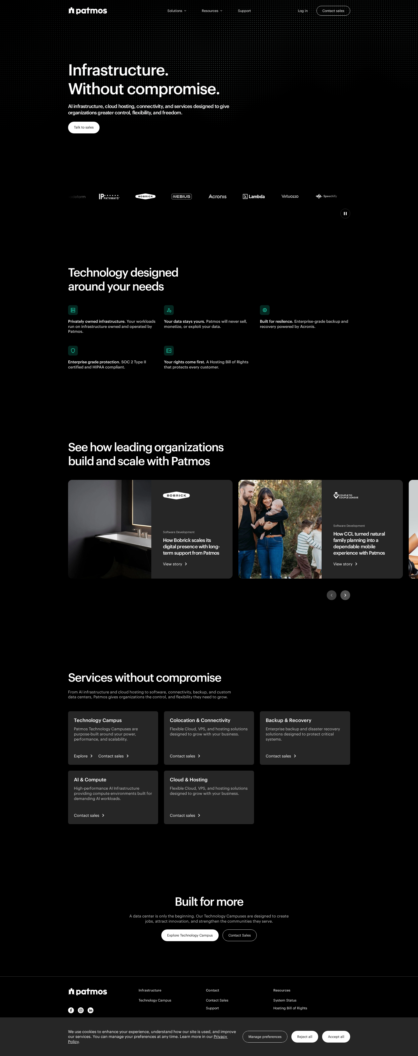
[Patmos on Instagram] (81, 1010)
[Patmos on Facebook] (71, 1010)
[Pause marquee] (345, 213)
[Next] (345, 595)
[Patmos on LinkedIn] (90, 1010)
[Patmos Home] (87, 11)
